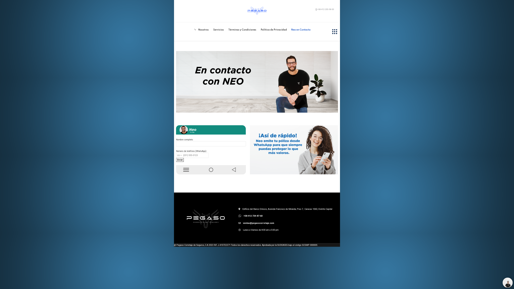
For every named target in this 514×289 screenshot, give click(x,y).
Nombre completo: (184, 139)
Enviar (180, 160)
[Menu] (334, 31)
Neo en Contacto (301, 30)
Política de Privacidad (274, 30)
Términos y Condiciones (242, 30)
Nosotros (203, 30)
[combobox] (179, 155)
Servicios (218, 30)
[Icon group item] (275, 44)
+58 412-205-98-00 (325, 9)
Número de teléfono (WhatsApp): (191, 151)
